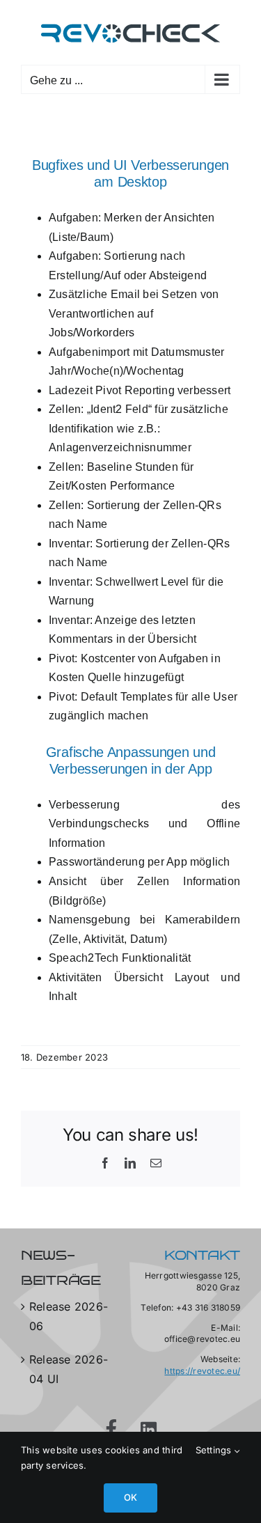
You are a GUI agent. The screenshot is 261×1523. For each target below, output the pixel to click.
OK (130, 1497)
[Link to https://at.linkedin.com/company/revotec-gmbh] (149, 1429)
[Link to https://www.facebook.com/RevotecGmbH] (112, 1427)
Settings (215, 1449)
